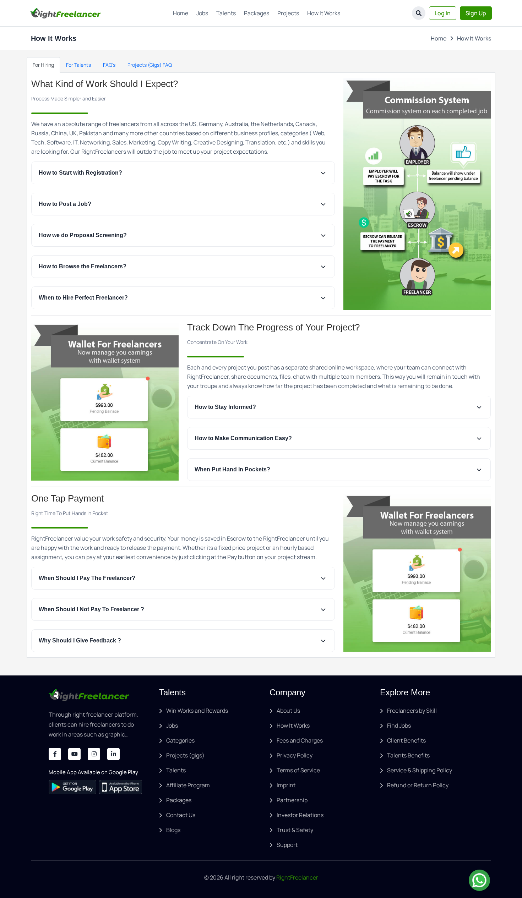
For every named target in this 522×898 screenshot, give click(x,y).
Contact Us (180, 815)
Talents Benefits (408, 755)
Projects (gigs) (185, 755)
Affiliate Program (188, 785)
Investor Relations (300, 815)
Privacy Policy (294, 755)
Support (287, 845)
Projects (288, 13)
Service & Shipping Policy (419, 770)
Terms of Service (298, 770)
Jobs (202, 13)
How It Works (323, 13)
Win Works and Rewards (197, 710)
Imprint (286, 785)
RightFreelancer (297, 877)
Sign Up (476, 13)
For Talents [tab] (78, 64)
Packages (256, 13)
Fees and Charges (300, 740)
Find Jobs (399, 725)
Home (180, 13)
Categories (180, 740)
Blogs (173, 830)
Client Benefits (406, 740)
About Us (288, 710)
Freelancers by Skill (412, 710)
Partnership (292, 800)
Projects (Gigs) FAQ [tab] (149, 64)
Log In (443, 13)
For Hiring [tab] (43, 64)
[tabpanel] (261, 365)
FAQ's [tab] (109, 64)
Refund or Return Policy (417, 785)
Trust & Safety (295, 830)
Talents (226, 13)
